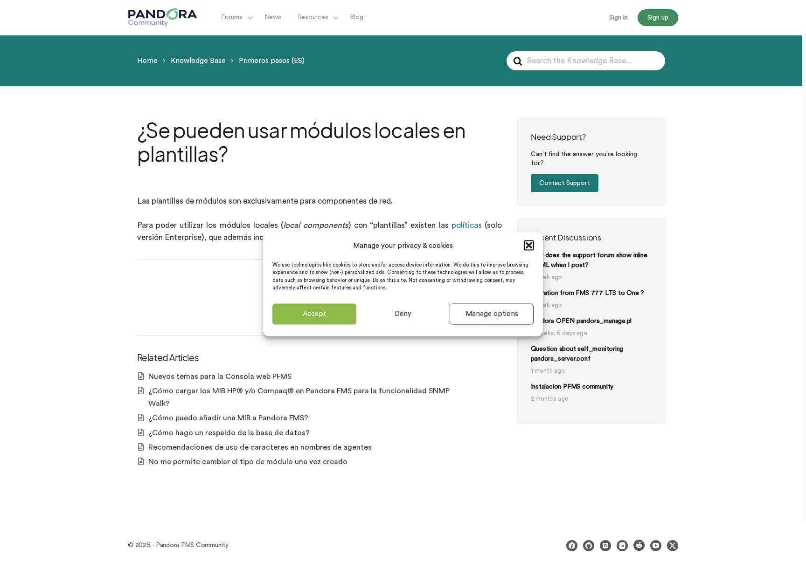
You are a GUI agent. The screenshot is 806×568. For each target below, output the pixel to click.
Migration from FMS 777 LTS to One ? (588, 293)
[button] (529, 245)
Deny (403, 313)
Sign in (618, 17)
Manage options (492, 313)
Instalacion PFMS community (572, 386)
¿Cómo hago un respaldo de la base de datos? (229, 433)
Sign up (657, 17)
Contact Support (564, 183)
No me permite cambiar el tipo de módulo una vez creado (247, 461)
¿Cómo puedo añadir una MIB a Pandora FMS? (228, 418)
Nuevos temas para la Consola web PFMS (220, 376)
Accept (314, 313)
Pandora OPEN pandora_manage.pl (581, 321)
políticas (467, 225)
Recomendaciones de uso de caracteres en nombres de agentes (260, 447)
